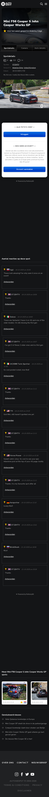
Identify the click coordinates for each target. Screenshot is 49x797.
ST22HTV (15, 65)
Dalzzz (13, 317)
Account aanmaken (24, 169)
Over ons (8, 762)
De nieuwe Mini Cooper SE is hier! (18, 739)
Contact (22, 762)
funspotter (14, 502)
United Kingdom (30, 68)
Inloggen (24, 134)
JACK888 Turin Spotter (20, 364)
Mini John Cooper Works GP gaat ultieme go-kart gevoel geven (24, 733)
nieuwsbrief (39, 762)
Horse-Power (15, 455)
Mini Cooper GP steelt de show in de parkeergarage (26, 723)
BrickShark (14, 547)
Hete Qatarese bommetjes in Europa (19, 719)
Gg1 (11, 270)
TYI (11, 411)
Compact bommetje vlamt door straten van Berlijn (25, 728)
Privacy (37, 785)
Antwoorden (9, 282)
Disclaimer (25, 790)
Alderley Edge (17, 68)
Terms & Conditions (16, 785)
